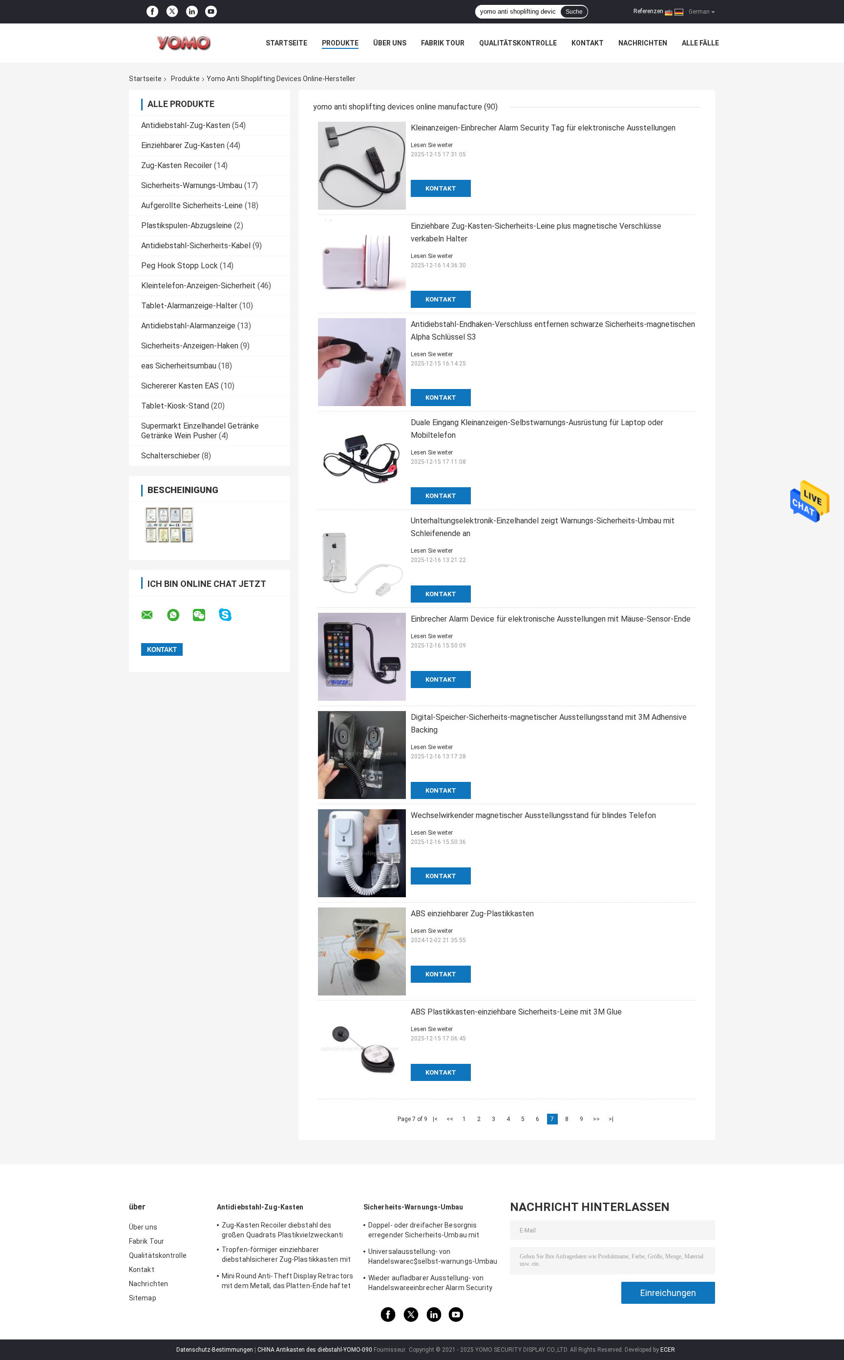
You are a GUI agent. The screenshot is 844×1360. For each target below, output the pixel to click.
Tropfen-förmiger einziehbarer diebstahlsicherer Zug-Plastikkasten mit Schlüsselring (286, 1256)
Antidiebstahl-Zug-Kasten (185, 125)
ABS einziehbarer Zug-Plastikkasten (472, 913)
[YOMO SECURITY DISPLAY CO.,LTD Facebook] (152, 11)
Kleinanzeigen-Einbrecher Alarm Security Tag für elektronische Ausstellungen (543, 127)
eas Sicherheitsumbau (178, 365)
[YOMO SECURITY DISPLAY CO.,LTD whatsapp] (179, 615)
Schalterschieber (170, 455)
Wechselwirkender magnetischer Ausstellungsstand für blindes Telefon (533, 815)
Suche (574, 11)
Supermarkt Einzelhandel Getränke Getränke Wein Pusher (200, 430)
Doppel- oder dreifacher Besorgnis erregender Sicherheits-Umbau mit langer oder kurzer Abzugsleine (423, 1231)
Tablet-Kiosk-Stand (175, 405)
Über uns (389, 43)
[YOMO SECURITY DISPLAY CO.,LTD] (182, 43)
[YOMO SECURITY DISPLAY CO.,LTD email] (153, 615)
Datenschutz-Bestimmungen (214, 1349)
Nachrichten (642, 43)
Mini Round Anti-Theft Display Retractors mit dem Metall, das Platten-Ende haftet (287, 1281)
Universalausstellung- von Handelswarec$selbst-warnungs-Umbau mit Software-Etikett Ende (432, 1258)
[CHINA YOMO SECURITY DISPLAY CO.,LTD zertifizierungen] (169, 524)
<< (449, 1119)
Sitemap (142, 1298)
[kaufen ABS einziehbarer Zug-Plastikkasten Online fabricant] (362, 951)
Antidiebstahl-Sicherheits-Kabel (196, 245)
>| (611, 1119)
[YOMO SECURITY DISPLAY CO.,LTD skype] (231, 615)
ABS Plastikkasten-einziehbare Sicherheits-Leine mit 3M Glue (516, 1011)
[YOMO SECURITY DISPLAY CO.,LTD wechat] (205, 615)
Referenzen (648, 11)
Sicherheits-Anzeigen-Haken (189, 345)
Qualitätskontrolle (518, 43)
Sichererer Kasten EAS (180, 385)
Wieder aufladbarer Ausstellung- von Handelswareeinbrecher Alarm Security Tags (430, 1284)
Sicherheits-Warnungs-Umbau (191, 185)
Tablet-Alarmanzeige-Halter (189, 305)
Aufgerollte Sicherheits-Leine (192, 205)
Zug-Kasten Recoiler (176, 165)
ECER (667, 1349)
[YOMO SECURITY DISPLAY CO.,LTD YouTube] (211, 11)
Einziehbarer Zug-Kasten (183, 145)
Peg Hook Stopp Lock (179, 265)
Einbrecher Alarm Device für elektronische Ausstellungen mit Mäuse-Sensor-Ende (551, 619)
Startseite (286, 43)
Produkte (340, 43)
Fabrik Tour (442, 43)
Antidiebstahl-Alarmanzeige (188, 325)
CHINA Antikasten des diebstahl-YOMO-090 (314, 1349)
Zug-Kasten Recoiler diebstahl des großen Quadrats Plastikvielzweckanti (282, 1230)
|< (435, 1119)
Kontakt (587, 43)
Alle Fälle (700, 43)
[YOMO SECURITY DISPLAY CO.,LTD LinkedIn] (192, 11)
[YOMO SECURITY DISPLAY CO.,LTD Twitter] (172, 12)
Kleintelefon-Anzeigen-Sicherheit (198, 285)
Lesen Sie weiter (432, 145)
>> (596, 1119)
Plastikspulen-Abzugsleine (186, 225)
